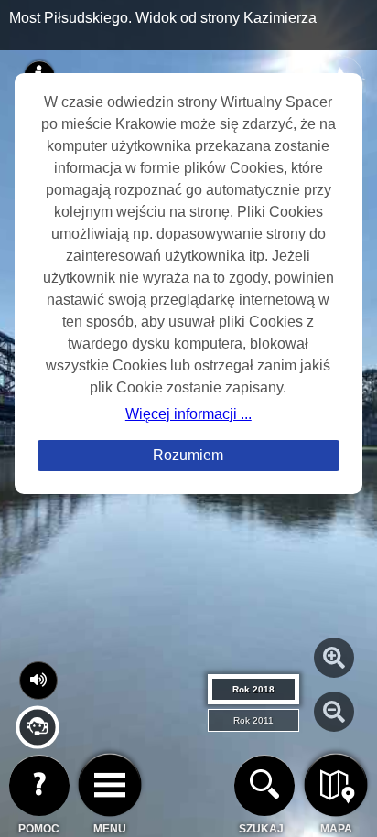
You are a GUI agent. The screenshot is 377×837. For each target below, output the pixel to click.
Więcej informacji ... (188, 414)
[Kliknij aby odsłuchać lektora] (37, 741)
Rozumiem (188, 455)
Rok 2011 (253, 720)
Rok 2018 (253, 689)
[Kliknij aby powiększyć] (334, 658)
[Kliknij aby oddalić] (334, 712)
